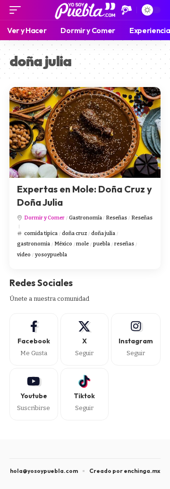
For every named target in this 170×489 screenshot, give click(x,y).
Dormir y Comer (44, 218)
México (63, 244)
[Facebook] (33, 339)
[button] (17, 10)
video (24, 255)
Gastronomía (85, 218)
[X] (84, 339)
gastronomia (33, 244)
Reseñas (116, 218)
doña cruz (74, 233)
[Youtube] (33, 394)
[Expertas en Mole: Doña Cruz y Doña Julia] (85, 132)
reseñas (124, 244)
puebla (101, 244)
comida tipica (41, 233)
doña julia (103, 233)
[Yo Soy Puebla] (85, 10)
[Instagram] (136, 339)
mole (82, 244)
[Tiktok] (84, 394)
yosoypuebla (51, 255)
